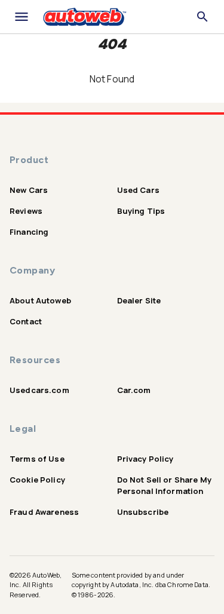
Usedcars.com (39, 390)
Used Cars (138, 190)
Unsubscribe (143, 511)
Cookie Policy (37, 479)
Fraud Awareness (44, 511)
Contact (26, 321)
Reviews (26, 210)
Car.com (134, 390)
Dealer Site (139, 300)
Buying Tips (141, 210)
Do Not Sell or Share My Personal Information (164, 485)
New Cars (29, 190)
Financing (29, 231)
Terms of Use (37, 458)
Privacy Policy (145, 458)
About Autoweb (40, 300)
